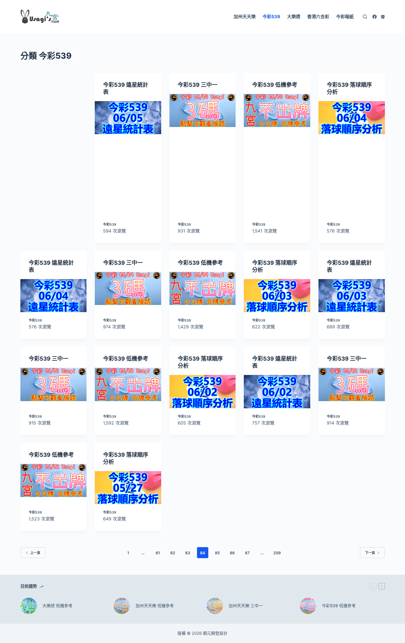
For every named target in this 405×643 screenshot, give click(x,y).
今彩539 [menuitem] (271, 16)
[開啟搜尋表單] (365, 17)
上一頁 (35, 553)
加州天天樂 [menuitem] (245, 16)
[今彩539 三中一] (202, 110)
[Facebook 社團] (383, 17)
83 (187, 552)
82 (172, 552)
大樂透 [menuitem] (293, 16)
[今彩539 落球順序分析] (351, 117)
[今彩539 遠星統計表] (128, 117)
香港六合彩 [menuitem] (318, 16)
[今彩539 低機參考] (277, 110)
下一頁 (370, 553)
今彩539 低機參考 (274, 85)
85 (217, 552)
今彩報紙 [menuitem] (345, 16)
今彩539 (109, 224)
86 (232, 552)
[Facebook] (374, 17)
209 (277, 552)
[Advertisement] (53, 158)
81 (158, 552)
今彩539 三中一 (197, 85)
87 (247, 552)
